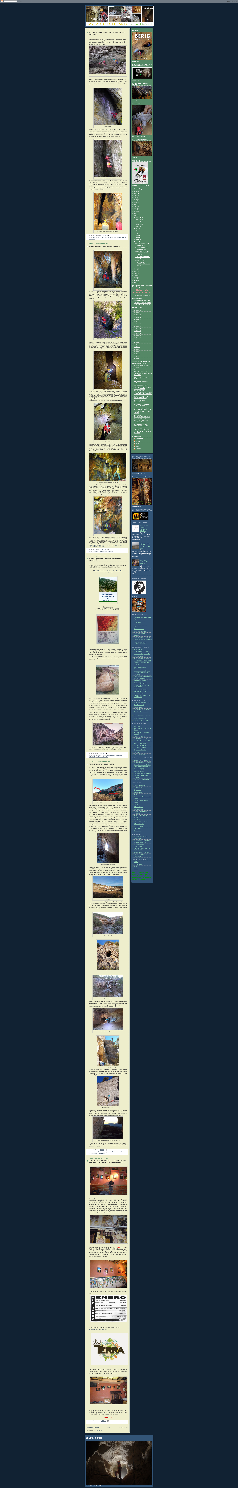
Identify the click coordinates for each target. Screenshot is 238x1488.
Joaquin (138, 446)
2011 (135, 275)
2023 (135, 197)
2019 (135, 206)
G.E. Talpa (137, 819)
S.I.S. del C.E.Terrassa (140, 747)
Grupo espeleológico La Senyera (142, 762)
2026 (135, 191)
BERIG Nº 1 (137, 358)
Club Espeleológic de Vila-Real (142, 709)
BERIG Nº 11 (137, 335)
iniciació (119, 237)
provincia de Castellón (102, 757)
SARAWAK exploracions (140, 738)
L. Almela (138, 448)
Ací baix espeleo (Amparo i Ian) (142, 760)
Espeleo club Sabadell (140, 750)
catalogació (106, 1151)
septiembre (139, 224)
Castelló (95, 755)
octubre (138, 222)
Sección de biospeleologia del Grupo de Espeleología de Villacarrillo (142, 672)
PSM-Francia (137, 831)
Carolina (138, 441)
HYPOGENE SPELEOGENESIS (142, 658)
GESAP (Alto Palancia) (140, 718)
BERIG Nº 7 (137, 342)
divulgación (106, 755)
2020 (135, 204)
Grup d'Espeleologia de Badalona (143, 740)
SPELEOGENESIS (139, 649)
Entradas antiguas (123, 1427)
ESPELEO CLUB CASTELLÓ (142, 702)
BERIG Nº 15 (137, 326)
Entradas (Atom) (98, 1430)
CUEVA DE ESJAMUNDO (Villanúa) (144, 562)
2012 (135, 273)
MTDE (135, 866)
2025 (135, 193)
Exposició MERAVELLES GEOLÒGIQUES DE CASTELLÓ (142, 253)
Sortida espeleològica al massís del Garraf (104, 246)
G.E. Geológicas (138, 807)
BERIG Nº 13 (137, 331)
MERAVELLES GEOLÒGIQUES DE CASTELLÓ (108, 572)
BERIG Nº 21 (137, 312)
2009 (135, 280)
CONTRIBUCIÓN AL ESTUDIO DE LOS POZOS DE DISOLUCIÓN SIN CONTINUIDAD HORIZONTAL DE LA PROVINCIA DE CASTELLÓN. (143, 391)
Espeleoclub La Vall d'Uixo (141, 720)
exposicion (112, 755)
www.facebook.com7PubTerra (98, 1329)
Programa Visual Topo (140, 680)
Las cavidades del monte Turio (142, 300)
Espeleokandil (137, 790)
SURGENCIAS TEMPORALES (142, 365)
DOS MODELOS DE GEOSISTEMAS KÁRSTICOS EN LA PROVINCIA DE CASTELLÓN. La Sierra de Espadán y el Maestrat (142, 419)
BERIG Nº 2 (137, 356)
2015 (135, 215)
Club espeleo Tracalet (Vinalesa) (142, 773)
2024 (135, 195)
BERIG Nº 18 (137, 319)
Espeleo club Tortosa (139, 736)
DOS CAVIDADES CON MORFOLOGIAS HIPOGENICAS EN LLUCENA (143, 373)
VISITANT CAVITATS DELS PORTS (101, 764)
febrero (138, 239)
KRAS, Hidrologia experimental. (142, 651)
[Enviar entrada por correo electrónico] (107, 235)
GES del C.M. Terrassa (140, 745)
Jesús (137, 443)
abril (137, 235)
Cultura (100, 755)
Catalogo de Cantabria (140, 631)
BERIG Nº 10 (137, 337)
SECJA (136, 804)
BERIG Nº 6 (137, 347)
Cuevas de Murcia (139, 629)
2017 (135, 211)
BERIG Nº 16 (137, 324)
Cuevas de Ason (138, 826)
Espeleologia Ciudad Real (141, 821)
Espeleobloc (137, 726)
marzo (137, 237)
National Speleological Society (142, 852)
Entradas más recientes (92, 1427)
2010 (135, 278)
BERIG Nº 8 (137, 344)
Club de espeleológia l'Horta (141, 779)
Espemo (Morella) (138, 707)
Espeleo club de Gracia (140, 743)
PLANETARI (92, 757)
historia (111, 551)
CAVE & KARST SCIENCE (141, 689)
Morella (96, 1153)
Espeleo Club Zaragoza (140, 785)
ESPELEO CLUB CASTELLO (108, 237)
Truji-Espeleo (137, 752)
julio (137, 228)
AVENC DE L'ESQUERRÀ (141, 385)
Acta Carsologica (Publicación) (142, 654)
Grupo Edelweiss (138, 787)
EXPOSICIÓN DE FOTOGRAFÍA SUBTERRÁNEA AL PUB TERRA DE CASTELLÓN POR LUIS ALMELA (107, 1161)
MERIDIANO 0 (138, 864)
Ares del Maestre (97, 1151)
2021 (135, 202)
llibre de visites (100, 186)
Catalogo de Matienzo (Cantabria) (143, 639)
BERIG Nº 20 (137, 315)
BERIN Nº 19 (137, 317)
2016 (135, 213)
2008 (135, 282)
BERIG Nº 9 (137, 340)
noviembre (139, 219)
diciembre (138, 217)
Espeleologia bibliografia (140, 656)
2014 (135, 269)
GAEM (135, 794)
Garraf (107, 551)
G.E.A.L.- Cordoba (139, 824)
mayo (137, 233)
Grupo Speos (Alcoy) (139, 771)
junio (137, 230)
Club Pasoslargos (138, 809)
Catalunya (101, 551)
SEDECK (136, 664)
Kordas (136, 869)
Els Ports (112, 1151)
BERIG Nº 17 (137, 321)
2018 (135, 209)
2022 (135, 200)
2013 (135, 271)
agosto (138, 226)
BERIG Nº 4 (137, 351)
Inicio (108, 1427)
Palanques (102, 1153)
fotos (100, 1423)
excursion (118, 1151)
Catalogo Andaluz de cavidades (142, 637)
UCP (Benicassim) (139, 705)
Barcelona (95, 551)
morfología (119, 755)
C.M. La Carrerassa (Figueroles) (142, 715)
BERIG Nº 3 (137, 354)
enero (137, 241)
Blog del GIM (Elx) (139, 768)
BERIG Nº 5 (137, 349)
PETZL (136, 862)
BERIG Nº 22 (137, 310)
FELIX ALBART (138, 828)
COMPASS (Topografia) (140, 683)
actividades (96, 237)
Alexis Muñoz (139, 438)
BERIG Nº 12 (137, 333)
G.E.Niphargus (138, 792)
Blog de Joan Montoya (140, 754)
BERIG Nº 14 (137, 328)
